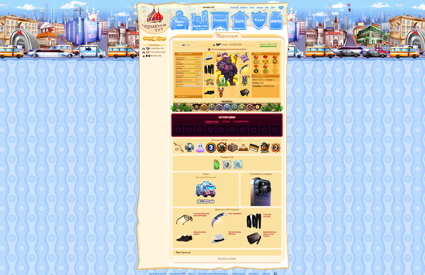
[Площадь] (219, 21)
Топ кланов (154, 45)
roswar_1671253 (229, 45)
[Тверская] (213, 29)
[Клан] (259, 20)
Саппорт (266, 274)
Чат (281, 7)
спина (226, 121)
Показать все (235, 140)
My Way (154, 56)
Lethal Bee (155, 48)
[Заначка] (276, 20)
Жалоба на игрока (227, 258)
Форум (260, 7)
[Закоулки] (199, 20)
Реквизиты (253, 274)
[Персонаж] (179, 20)
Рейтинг (244, 7)
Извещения (175, 274)
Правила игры (238, 274)
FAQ (267, 7)
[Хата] (240, 21)
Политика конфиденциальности (213, 274)
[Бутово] (220, 29)
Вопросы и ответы (157, 274)
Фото (252, 7)
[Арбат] (226, 29)
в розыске (222, 49)
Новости (234, 7)
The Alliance (156, 52)
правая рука (241, 121)
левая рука (211, 121)
